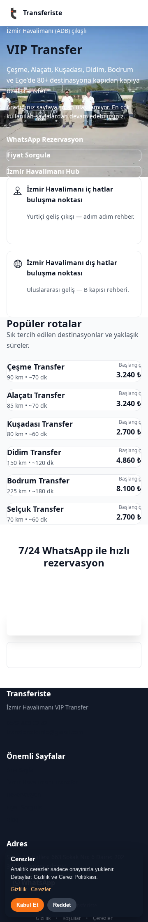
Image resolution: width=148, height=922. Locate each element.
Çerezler (103, 918)
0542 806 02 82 (74, 655)
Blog (13, 819)
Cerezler (41, 889)
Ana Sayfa (20, 770)
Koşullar (71, 918)
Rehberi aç (37, 232)
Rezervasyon (24, 794)
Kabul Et (27, 905)
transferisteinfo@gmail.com (45, 732)
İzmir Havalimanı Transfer (42, 782)
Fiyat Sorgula (29, 154)
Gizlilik (43, 918)
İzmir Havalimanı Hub (43, 171)
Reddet (62, 905)
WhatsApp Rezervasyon (45, 139)
